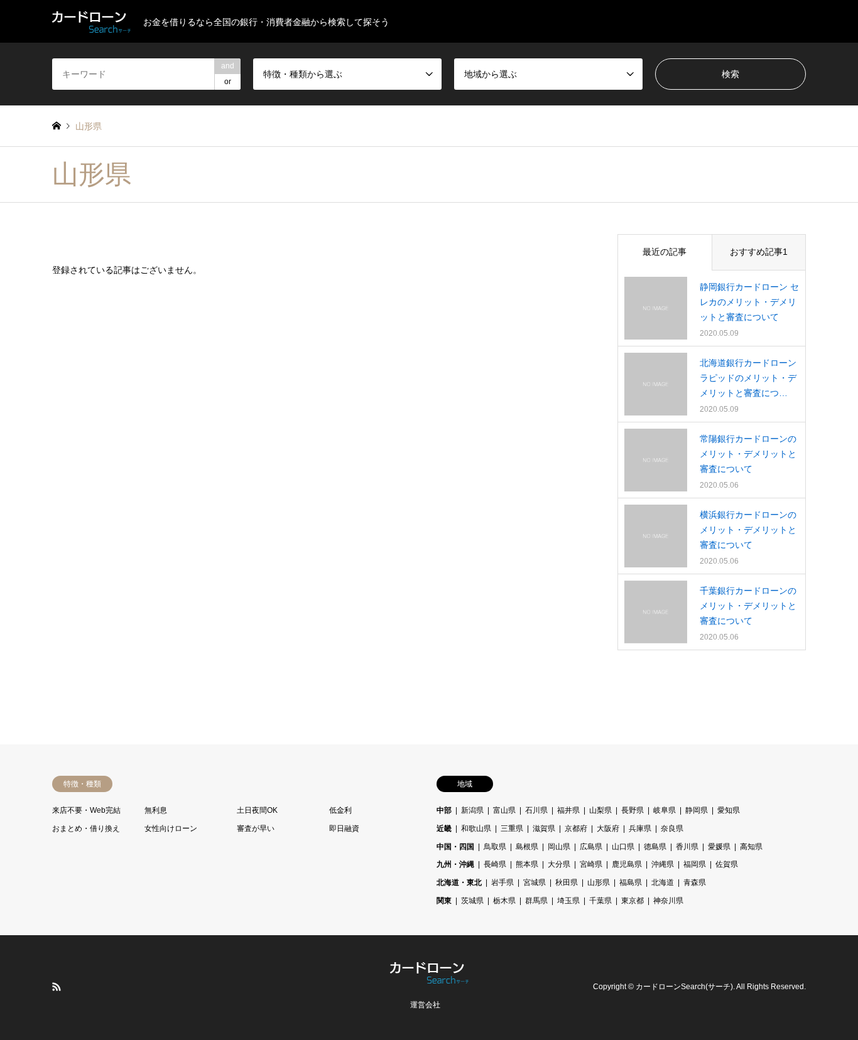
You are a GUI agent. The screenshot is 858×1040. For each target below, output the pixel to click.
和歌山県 (476, 828)
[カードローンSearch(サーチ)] (429, 976)
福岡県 (694, 864)
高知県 (751, 846)
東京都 (632, 900)
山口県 (623, 846)
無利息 (155, 810)
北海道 (662, 882)
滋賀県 (544, 828)
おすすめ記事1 (759, 252)
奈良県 (672, 828)
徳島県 (655, 846)
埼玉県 (568, 900)
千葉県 (600, 900)
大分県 (559, 864)
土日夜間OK (257, 810)
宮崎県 (591, 864)
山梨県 (600, 810)
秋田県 (566, 882)
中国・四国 (455, 846)
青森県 (694, 882)
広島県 (591, 846)
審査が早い (255, 828)
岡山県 (559, 846)
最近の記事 (665, 252)
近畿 (444, 828)
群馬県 (536, 900)
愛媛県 (719, 846)
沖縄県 (662, 864)
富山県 (504, 810)
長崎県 (495, 864)
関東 (444, 900)
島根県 (527, 846)
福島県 (630, 882)
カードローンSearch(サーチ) (684, 987)
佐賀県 (726, 864)
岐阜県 (664, 810)
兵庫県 (640, 828)
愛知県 (728, 810)
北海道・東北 (459, 882)
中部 (444, 810)
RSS (56, 986)
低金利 (340, 810)
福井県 (568, 810)
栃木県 (504, 900)
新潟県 (472, 810)
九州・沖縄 (455, 864)
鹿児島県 (627, 864)
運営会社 (425, 1004)
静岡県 (696, 810)
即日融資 (344, 828)
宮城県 (534, 882)
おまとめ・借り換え (86, 828)
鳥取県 (495, 846)
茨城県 (472, 900)
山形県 (598, 882)
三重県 (512, 828)
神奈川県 (668, 900)
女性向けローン (170, 828)
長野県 (632, 810)
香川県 (687, 846)
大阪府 (608, 828)
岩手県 (502, 882)
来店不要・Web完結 (86, 810)
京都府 (576, 828)
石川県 (536, 810)
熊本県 (527, 864)
